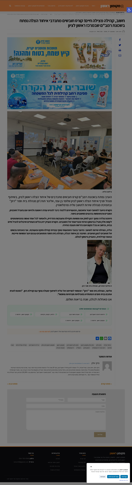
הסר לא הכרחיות (113, 477)
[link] (129, 10)
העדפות (102, 477)
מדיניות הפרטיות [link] (124, 480)
